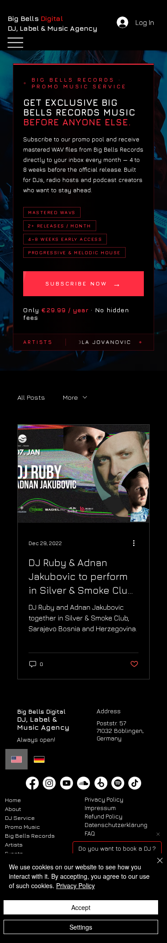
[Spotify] (117, 783)
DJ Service (20, 817)
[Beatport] (100, 783)
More (70, 397)
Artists (14, 844)
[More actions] (137, 543)
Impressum (100, 807)
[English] (16, 759)
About (13, 808)
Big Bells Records (30, 835)
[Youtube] (66, 783)
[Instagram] (49, 783)
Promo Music (22, 826)
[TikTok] (134, 783)
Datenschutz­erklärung (116, 824)
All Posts (31, 397)
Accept (80, 907)
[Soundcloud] (83, 783)
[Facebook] (32, 783)
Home (13, 799)
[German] (39, 759)
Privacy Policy (104, 799)
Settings (80, 926)
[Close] (154, 866)
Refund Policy (103, 816)
